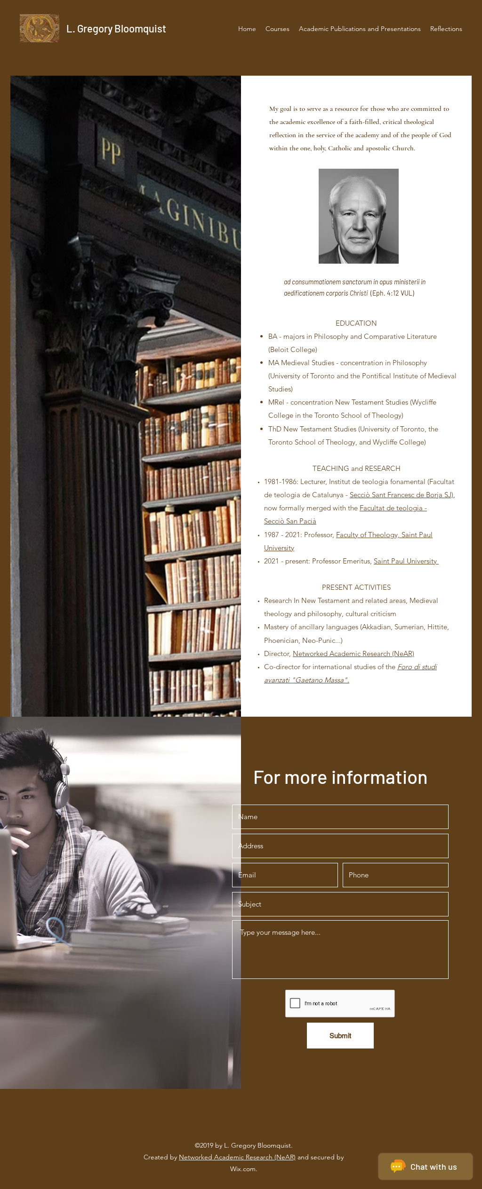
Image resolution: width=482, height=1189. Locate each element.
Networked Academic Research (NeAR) (353, 653)
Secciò (275, 520)
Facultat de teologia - (393, 507)
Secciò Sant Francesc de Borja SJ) (401, 494)
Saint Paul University (406, 560)
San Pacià (301, 520)
